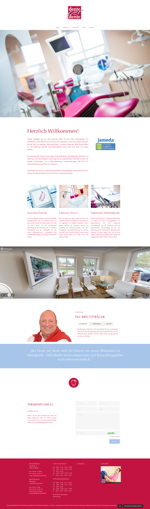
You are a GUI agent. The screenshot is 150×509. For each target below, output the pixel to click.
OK (120, 506)
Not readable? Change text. (114, 436)
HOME (57, 27)
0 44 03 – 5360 (36, 487)
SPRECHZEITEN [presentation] (97, 324)
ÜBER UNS (65, 27)
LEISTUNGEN (75, 27)
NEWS (84, 27)
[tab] (82, 324)
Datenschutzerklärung (133, 506)
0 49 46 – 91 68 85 (37, 471)
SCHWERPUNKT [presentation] (83, 324)
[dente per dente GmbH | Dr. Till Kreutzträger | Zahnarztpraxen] (75, 12)
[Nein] (148, 506)
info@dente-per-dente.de (39, 475)
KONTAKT (91, 27)
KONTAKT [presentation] (109, 324)
